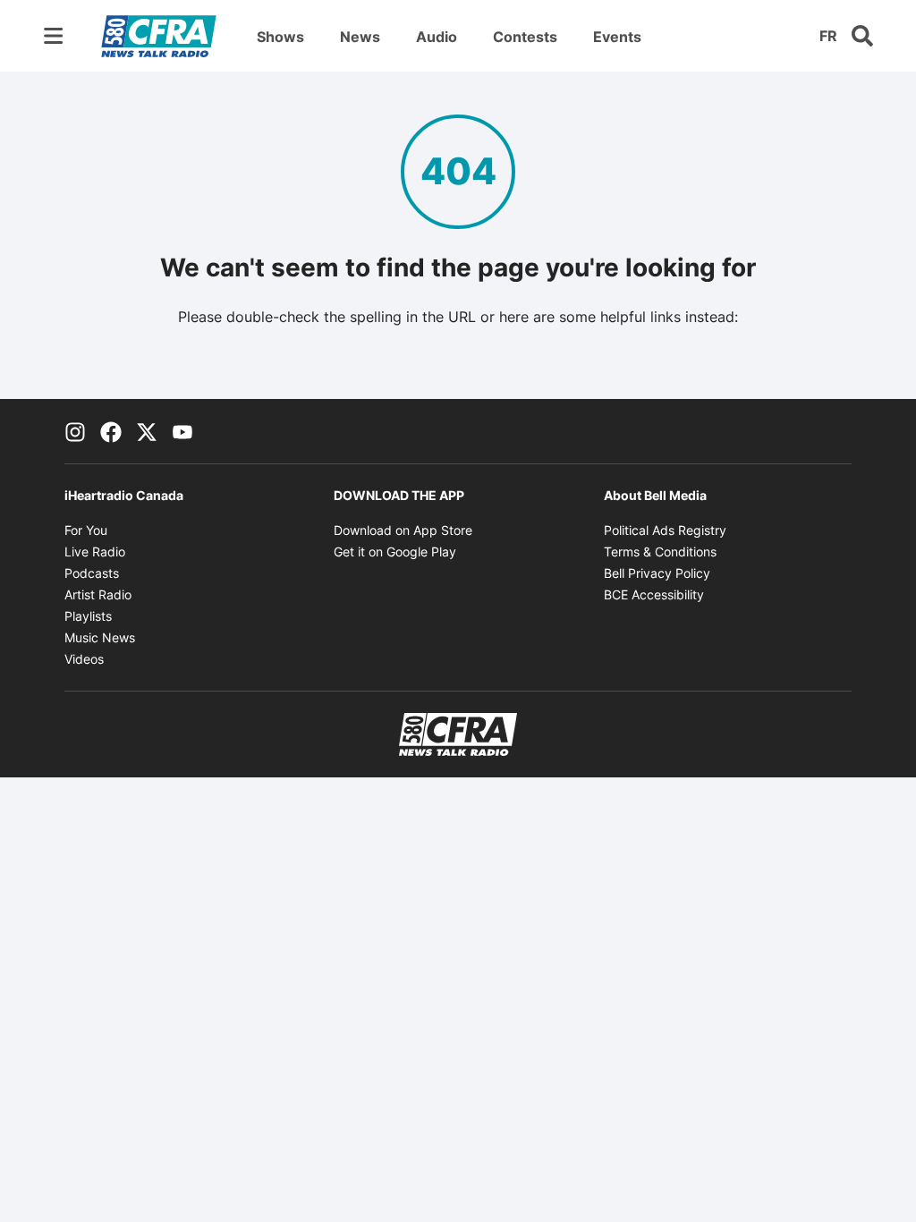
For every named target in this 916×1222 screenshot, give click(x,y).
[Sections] (54, 36)
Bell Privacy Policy (657, 573)
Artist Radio (97, 594)
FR (828, 36)
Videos (84, 658)
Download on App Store (403, 530)
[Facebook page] (111, 431)
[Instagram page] (75, 431)
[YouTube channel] (182, 431)
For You (85, 530)
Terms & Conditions (660, 551)
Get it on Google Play (395, 551)
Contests (525, 37)
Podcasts (91, 573)
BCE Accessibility (654, 594)
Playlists (88, 616)
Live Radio (94, 551)
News (360, 37)
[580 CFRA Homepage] (158, 35)
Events (617, 37)
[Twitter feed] (146, 431)
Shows (280, 37)
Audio (436, 37)
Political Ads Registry (665, 530)
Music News (99, 637)
